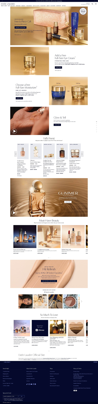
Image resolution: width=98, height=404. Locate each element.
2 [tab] (49, 351)
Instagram (29, 384)
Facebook (33, 384)
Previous (2, 0)
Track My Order (6, 371)
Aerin (48, 5)
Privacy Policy (76, 371)
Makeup (23, 5)
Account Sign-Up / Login (8, 383)
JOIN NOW (16, 346)
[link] (23, 163)
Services (58, 5)
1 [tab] (48, 351)
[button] (15, 154)
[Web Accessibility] (83, 390)
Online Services (53, 381)
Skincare (18, 5)
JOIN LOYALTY (7, 362)
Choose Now (59, 1)
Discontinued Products (55, 385)
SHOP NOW (58, 67)
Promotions (52, 371)
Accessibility (76, 385)
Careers (28, 381)
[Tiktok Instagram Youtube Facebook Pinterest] (36, 384)
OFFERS (95, 362)
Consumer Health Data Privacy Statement (82, 388)
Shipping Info (5, 373)
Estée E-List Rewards (54, 373)
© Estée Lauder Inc (7, 402)
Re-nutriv (43, 5)
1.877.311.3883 (6, 385)
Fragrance (29, 5)
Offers (64, 5)
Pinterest (35, 384)
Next (94, 0)
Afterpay (52, 376)
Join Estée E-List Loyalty (85, 4)
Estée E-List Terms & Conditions (80, 381)
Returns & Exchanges (7, 378)
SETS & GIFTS (36, 5)
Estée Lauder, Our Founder (32, 371)
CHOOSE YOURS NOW (20, 27)
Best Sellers (11, 5)
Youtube (31, 384)
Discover (53, 5)
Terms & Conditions (77, 378)
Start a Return (6, 376)
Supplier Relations (77, 383)
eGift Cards (52, 378)
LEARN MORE (35, 345)
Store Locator (53, 383)
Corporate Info (29, 376)
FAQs (4, 381)
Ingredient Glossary (30, 378)
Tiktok (27, 384)
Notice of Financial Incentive (18, 400)
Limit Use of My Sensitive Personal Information (78, 376)
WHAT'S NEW (4, 5)
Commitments (29, 373)
